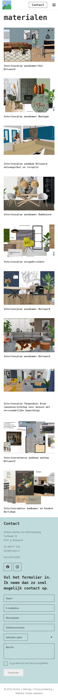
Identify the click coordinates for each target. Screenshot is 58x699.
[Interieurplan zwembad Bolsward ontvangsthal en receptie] (29, 143)
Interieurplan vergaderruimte (24, 261)
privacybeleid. (41, 663)
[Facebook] (8, 567)
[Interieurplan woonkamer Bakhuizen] (29, 193)
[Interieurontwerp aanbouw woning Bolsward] (29, 437)
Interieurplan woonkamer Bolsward (27, 309)
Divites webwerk (34, 693)
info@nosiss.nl (11, 550)
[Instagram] (17, 567)
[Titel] (6, 4)
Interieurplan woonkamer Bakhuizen (28, 214)
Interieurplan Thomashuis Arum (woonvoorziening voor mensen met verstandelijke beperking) (27, 407)
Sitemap (27, 689)
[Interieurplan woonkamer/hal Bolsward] (29, 45)
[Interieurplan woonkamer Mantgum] (29, 95)
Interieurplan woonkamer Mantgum (26, 116)
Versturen (13, 672)
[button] (54, 4)
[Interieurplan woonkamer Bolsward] (29, 288)
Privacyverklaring (43, 689)
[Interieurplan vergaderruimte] (29, 241)
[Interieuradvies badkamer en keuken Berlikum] (29, 487)
